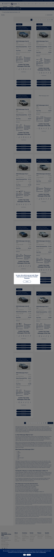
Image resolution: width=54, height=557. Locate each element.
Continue (27, 281)
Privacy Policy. (43, 552)
